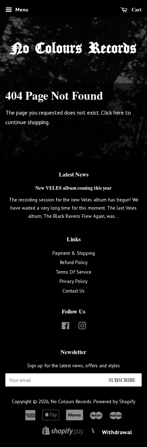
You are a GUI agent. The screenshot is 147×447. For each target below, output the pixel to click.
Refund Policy (73, 262)
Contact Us (73, 291)
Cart (136, 9)
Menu (21, 9)
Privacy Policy (73, 281)
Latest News (73, 174)
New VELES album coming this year (73, 187)
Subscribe (122, 380)
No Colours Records (71, 401)
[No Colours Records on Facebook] (65, 327)
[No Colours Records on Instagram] (82, 327)
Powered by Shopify (114, 401)
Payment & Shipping (73, 253)
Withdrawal (117, 432)
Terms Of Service (73, 272)
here (118, 112)
